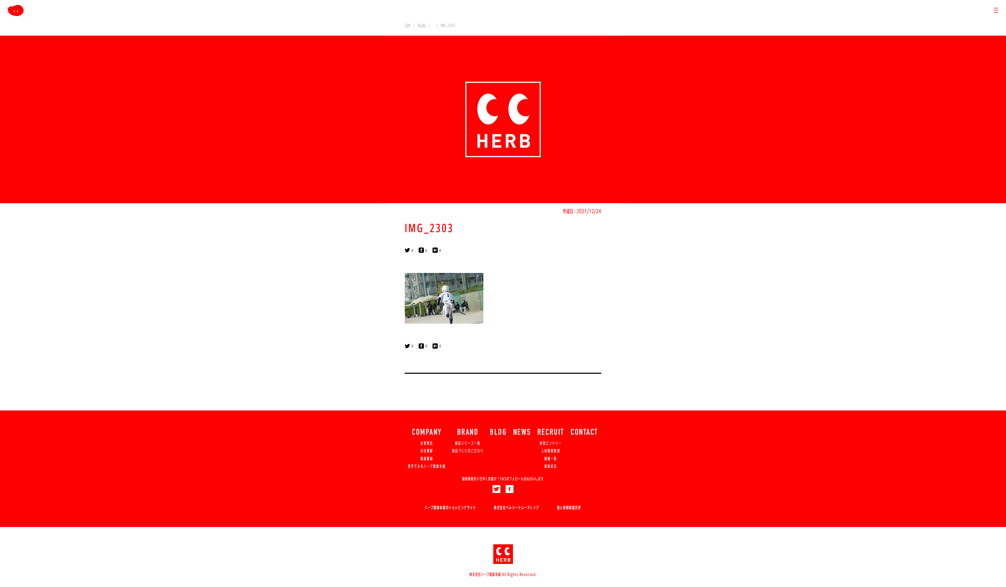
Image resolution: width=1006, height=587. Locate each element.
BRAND (468, 433)
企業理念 (426, 443)
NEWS (522, 433)
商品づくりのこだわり (468, 451)
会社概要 (426, 451)
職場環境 (426, 459)
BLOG (498, 433)
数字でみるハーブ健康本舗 (427, 466)
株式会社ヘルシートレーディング (516, 508)
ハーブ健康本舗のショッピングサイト (450, 508)
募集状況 (550, 466)
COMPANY (427, 433)
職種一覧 (550, 459)
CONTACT (584, 433)
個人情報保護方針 (569, 508)
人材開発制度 (550, 451)
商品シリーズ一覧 (467, 443)
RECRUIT (550, 433)
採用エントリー (551, 443)
